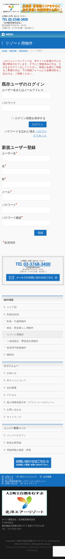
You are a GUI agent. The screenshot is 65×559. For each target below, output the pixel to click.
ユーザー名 (9, 153)
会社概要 (11, 387)
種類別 (10, 354)
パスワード (9, 102)
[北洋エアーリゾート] (32, 9)
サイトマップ (14, 417)
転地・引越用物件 (16, 321)
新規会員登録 (14, 442)
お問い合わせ (14, 409)
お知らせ (11, 373)
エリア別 (11, 307)
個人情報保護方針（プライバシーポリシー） (31, 402)
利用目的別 (13, 314)
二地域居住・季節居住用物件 (22, 341)
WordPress (23, 547)
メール (7, 191)
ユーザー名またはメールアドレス (23, 90)
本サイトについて (16, 380)
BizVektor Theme (38, 547)
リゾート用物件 (15, 334)
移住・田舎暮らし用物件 (20, 327)
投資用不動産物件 (16, 347)
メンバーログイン (16, 435)
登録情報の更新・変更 (19, 450)
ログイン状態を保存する (30, 118)
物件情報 (9, 299)
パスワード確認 (12, 217)
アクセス (11, 395)
